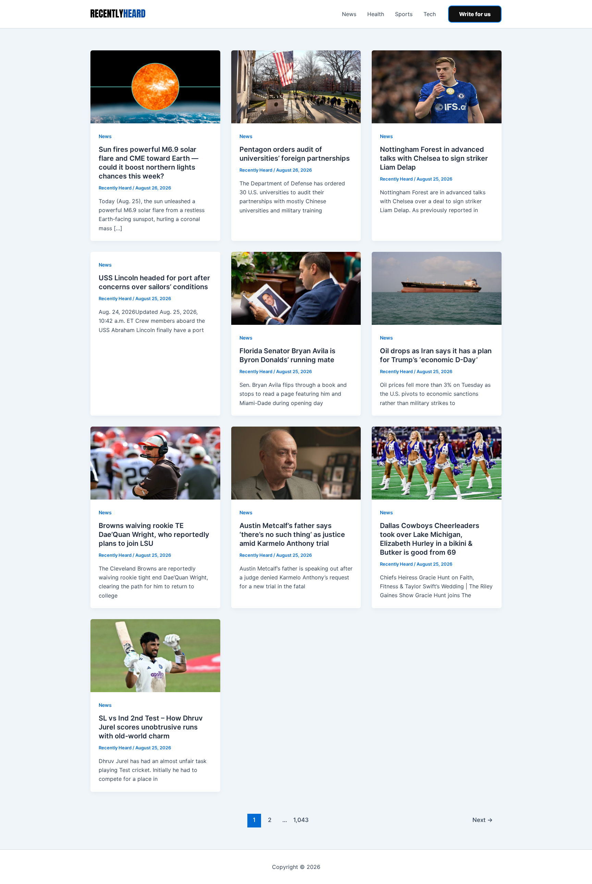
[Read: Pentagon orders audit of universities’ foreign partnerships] (296, 86)
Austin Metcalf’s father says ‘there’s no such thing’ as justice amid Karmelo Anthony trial (292, 534)
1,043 (300, 819)
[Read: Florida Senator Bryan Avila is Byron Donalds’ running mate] (296, 287)
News (349, 14)
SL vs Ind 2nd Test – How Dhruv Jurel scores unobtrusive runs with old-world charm (151, 727)
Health (375, 14)
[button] (475, 14)
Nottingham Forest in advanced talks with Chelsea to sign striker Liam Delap (434, 158)
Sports (403, 14)
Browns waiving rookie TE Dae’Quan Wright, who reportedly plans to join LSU (154, 534)
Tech (429, 14)
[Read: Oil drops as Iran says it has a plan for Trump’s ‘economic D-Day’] (437, 287)
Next (482, 819)
